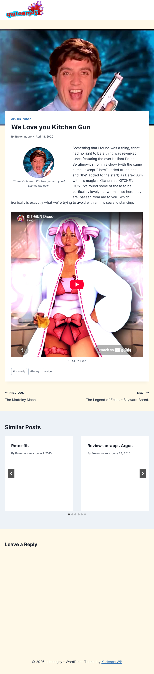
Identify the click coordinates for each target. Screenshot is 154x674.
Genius (16, 119)
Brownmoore (23, 136)
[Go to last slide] (11, 473)
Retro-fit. (20, 445)
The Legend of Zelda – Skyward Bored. (117, 396)
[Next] (143, 473)
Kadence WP (111, 662)
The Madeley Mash (20, 396)
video (27, 119)
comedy (19, 371)
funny (35, 371)
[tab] (69, 514)
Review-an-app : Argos (110, 445)
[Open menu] (145, 10)
